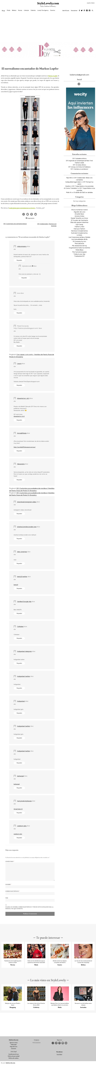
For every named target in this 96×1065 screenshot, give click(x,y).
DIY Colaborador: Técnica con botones (46, 225)
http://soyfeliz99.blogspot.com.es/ (25, 447)
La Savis (79, 235)
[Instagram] (87, 10)
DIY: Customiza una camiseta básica (15, 224)
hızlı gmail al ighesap (24, 801)
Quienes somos (14, 1042)
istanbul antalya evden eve (26, 527)
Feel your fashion (79, 229)
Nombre (8, 884)
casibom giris (18, 834)
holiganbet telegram (24, 651)
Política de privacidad (13, 1056)
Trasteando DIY (79, 256)
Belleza (14, 10)
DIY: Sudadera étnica (79, 158)
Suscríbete (59, 1054)
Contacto (13, 1048)
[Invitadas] (83, 1000)
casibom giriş (21, 826)
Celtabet (20, 626)
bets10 (16, 585)
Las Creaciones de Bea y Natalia (79, 237)
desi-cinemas (22, 552)
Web (6, 898)
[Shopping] (13, 1000)
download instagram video (26, 502)
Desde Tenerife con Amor (79, 218)
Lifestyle (26, 10)
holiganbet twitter (23, 676)
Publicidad (13, 1044)
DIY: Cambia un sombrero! (79, 169)
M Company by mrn (79, 241)
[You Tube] (89, 10)
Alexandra (21, 464)
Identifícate (65, 10)
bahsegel (20, 776)
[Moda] (36, 958)
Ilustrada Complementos (79, 233)
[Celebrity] (36, 1000)
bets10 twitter (22, 576)
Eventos (52, 10)
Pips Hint (69, 178)
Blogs (3, 10)
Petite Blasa (79, 250)
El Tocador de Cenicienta (79, 220)
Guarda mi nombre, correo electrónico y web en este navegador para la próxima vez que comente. (29, 907)
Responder (19, 260)
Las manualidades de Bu (79, 239)
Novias (20, 10)
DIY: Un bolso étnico (79, 165)
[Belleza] (83, 958)
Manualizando (79, 243)
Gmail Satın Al (18, 809)
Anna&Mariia (21, 433)
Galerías (33, 10)
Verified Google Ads (24, 601)
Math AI (68, 192)
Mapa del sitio (13, 1046)
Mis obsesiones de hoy (79, 246)
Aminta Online (79, 216)
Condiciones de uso (13, 1054)
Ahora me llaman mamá (79, 210)
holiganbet (21, 701)
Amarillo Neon (79, 214)
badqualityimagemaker (73, 182)
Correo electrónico (12, 891)
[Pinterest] (84, 10)
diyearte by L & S (23, 398)
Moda (8, 10)
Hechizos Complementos (79, 231)
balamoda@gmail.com (79, 74)
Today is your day (79, 254)
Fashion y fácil (79, 226)
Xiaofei (67, 186)
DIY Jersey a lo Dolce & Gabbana (79, 167)
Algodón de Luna (79, 212)
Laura (19, 363)
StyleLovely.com (48, 3)
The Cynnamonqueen (79, 252)
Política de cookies (13, 1058)
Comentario (9, 861)
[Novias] (13, 958)
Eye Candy (79, 224)
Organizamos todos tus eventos (79, 248)
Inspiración (31, 218)
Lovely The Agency (42, 10)
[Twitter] (81, 10)
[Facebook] (79, 10)
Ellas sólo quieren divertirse (79, 222)
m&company (22, 246)
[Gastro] (60, 958)
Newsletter (74, 10)
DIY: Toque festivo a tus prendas (82, 186)
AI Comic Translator (70, 188)
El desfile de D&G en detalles (83, 192)
